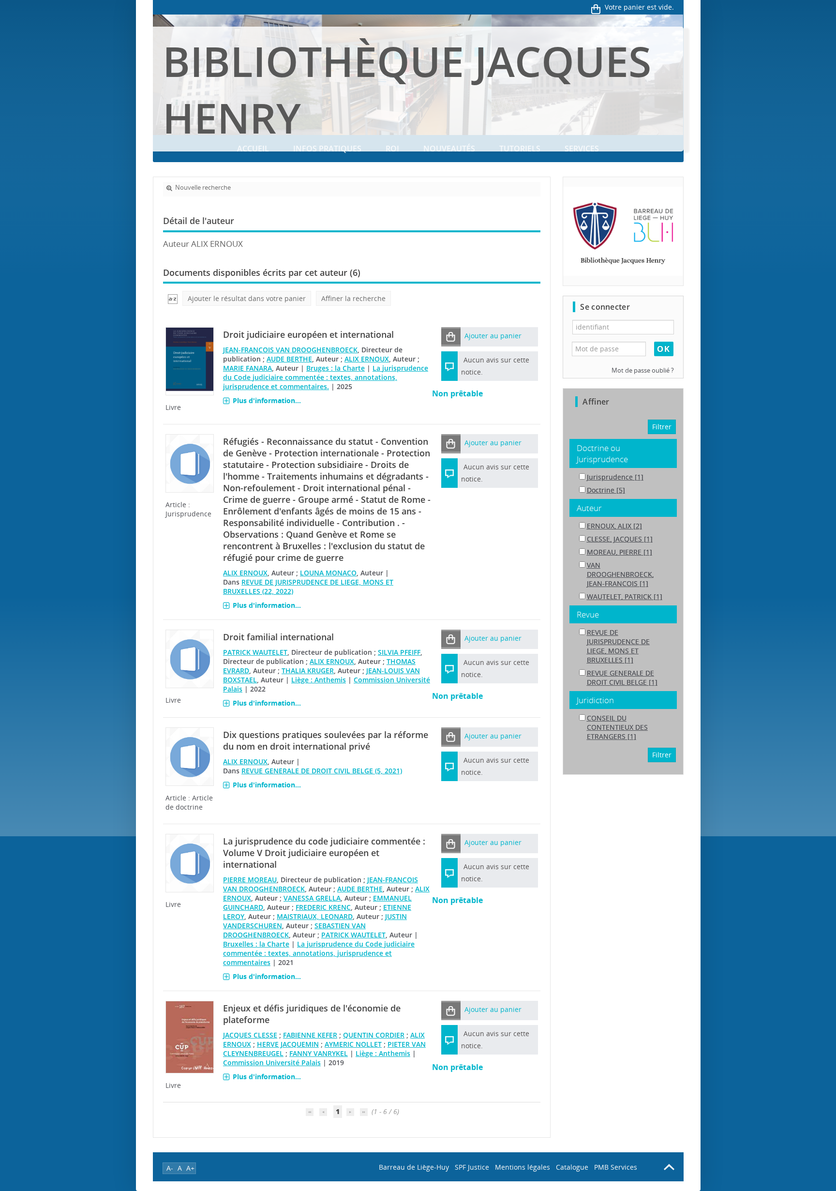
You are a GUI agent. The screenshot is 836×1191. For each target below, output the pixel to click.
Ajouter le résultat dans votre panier (247, 298)
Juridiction (595, 700)
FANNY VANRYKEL (318, 1053)
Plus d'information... (267, 400)
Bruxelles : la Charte (256, 944)
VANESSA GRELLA (312, 898)
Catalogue (572, 1167)
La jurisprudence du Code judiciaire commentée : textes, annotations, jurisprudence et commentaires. (325, 377)
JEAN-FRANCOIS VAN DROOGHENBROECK (290, 349)
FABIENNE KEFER (310, 1035)
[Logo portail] (623, 231)
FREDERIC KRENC (323, 907)
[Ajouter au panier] (451, 337)
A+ (190, 1168)
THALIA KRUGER (308, 670)
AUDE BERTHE (289, 358)
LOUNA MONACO (328, 572)
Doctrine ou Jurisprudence (602, 453)
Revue (588, 614)
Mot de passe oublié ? (643, 370)
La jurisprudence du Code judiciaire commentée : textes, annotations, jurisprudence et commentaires (319, 953)
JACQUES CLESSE (250, 1035)
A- (169, 1168)
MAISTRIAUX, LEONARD (315, 916)
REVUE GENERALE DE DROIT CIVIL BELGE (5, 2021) (321, 770)
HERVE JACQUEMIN (288, 1044)
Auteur (589, 507)
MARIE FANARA (247, 368)
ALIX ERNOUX (366, 358)
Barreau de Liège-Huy (414, 1167)
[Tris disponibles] (173, 298)
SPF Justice (472, 1167)
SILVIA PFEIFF (399, 652)
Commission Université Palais (272, 1062)
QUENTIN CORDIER (373, 1035)
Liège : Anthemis (318, 679)
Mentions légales (522, 1167)
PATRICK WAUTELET (255, 652)
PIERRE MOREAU (250, 879)
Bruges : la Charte (335, 368)
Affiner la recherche (353, 298)
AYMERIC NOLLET (353, 1044)
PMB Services (615, 1167)
